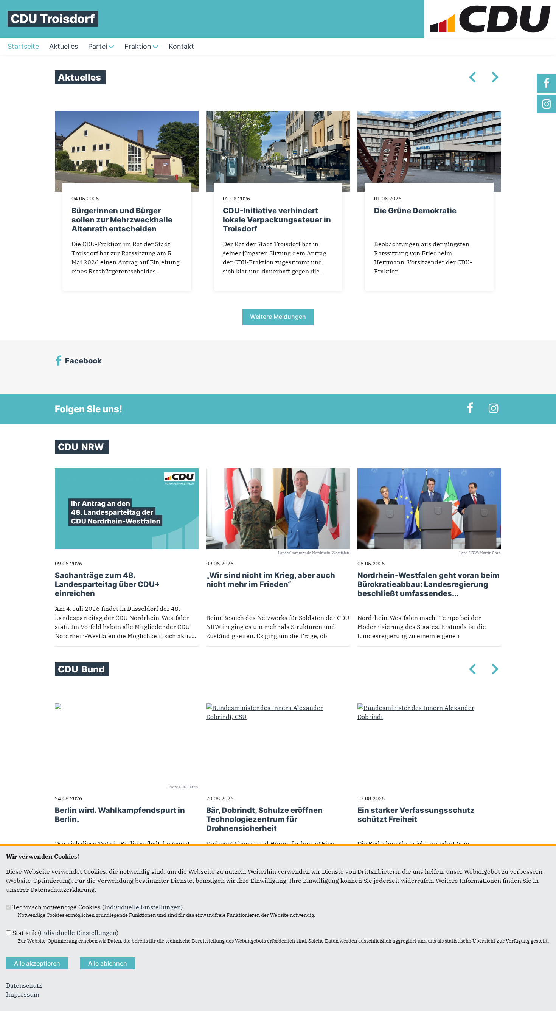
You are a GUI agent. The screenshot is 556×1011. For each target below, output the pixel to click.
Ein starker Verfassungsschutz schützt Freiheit (416, 815)
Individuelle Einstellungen (142, 907)
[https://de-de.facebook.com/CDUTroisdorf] (546, 83)
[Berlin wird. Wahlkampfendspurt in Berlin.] (58, 707)
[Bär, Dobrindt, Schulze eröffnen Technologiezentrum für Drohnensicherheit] (278, 707)
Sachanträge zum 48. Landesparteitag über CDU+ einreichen (107, 584)
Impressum (22, 994)
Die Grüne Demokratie (415, 210)
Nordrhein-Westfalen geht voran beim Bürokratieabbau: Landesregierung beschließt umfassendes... (428, 584)
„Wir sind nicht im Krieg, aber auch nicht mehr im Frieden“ (270, 580)
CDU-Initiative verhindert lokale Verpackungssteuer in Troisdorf (277, 219)
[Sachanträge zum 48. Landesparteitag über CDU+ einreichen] (127, 473)
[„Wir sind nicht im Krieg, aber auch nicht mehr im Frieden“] (278, 473)
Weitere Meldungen (278, 316)
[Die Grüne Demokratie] (429, 115)
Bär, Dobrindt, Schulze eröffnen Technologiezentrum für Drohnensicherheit (264, 819)
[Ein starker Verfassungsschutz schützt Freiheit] (429, 707)
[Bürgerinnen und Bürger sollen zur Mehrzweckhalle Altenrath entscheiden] (127, 115)
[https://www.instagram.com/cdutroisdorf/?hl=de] (546, 104)
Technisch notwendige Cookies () (97, 907)
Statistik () (65, 932)
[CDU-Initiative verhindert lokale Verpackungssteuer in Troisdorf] (278, 115)
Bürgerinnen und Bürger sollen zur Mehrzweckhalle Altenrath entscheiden (121, 219)
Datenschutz (24, 985)
